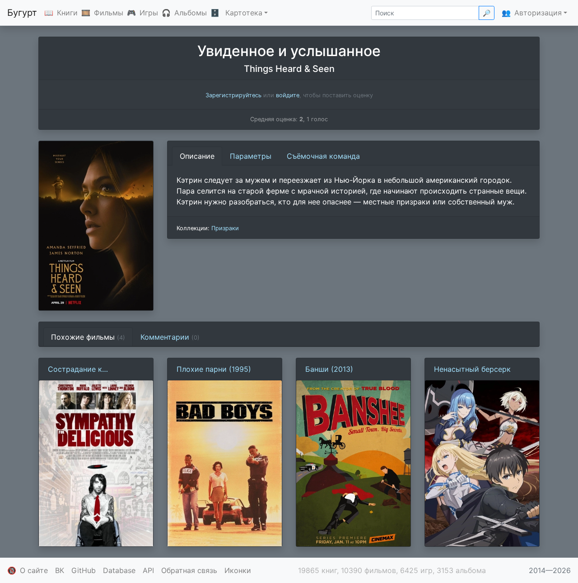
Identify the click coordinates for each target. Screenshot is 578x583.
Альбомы (190, 12)
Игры (149, 12)
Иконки (237, 570)
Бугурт (22, 12)
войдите (287, 95)
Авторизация (538, 12)
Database (119, 570)
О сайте (34, 570)
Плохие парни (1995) (214, 369)
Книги (67, 12)
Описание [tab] (197, 156)
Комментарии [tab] (170, 336)
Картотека (243, 12)
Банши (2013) (329, 369)
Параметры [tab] (250, 156)
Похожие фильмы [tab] (88, 336)
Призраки (225, 228)
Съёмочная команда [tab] (323, 156)
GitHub (83, 570)
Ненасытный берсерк (472, 369)
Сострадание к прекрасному (75, 369)
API (148, 570)
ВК (59, 570)
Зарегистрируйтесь (233, 95)
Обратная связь (189, 570)
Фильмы (108, 12)
